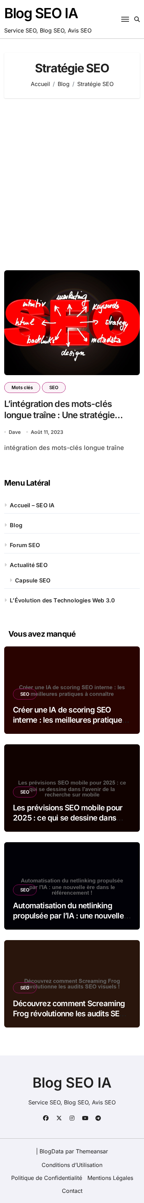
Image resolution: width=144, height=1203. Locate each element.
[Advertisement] (72, 184)
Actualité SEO (29, 564)
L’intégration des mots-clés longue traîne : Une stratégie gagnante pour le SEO (59, 415)
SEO (53, 387)
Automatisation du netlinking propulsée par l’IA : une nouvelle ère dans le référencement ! (68, 915)
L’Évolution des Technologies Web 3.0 (62, 600)
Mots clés (22, 387)
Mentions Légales (110, 1177)
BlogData (51, 1151)
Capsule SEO (32, 580)
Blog (16, 525)
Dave (15, 432)
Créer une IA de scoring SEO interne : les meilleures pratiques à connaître (69, 719)
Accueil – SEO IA (32, 505)
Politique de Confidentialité (46, 1177)
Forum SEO (25, 545)
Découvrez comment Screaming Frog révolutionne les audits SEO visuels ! (69, 1013)
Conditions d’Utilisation (72, 1164)
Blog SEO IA (41, 13)
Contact (72, 1190)
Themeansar (92, 1151)
